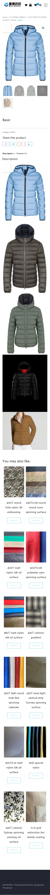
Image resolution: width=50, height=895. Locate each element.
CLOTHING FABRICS (17, 17)
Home (5, 17)
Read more (14, 520)
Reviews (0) (22, 153)
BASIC (14, 20)
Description (8, 153)
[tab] (10, 154)
